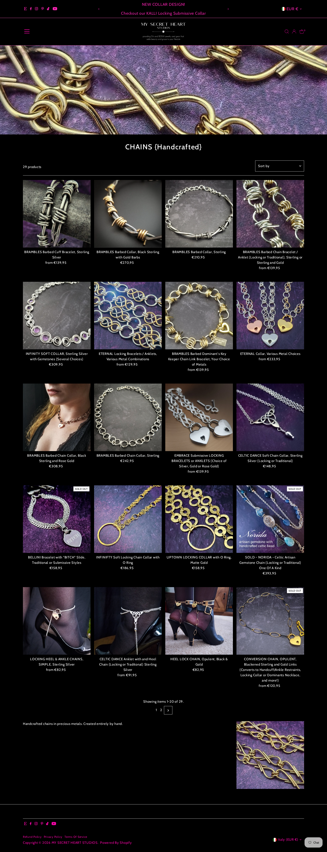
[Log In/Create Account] (294, 32)
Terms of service (76, 836)
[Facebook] (31, 9)
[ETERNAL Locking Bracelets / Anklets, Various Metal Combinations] (128, 315)
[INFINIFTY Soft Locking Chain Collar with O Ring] (128, 519)
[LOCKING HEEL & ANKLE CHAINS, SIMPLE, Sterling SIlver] (57, 621)
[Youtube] (55, 9)
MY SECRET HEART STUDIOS (75, 843)
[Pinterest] (42, 9)
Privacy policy (53, 836)
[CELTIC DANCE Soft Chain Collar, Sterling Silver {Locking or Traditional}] (270, 417)
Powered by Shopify (116, 843)
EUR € (293, 8)
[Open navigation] (27, 31)
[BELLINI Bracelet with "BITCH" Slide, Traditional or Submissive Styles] (57, 519)
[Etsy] (25, 9)
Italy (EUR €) (288, 840)
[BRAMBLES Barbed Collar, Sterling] (199, 214)
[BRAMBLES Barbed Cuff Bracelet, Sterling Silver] (57, 214)
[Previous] (99, 9)
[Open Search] (287, 32)
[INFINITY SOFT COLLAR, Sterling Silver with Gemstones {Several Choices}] (57, 315)
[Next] (228, 9)
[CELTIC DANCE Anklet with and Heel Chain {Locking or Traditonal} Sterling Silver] (128, 621)
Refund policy (32, 836)
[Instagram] (36, 9)
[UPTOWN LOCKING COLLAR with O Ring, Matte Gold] (199, 519)
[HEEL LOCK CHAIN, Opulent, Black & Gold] (199, 621)
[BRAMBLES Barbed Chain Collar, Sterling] (128, 417)
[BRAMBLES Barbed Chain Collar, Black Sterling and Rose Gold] (57, 417)
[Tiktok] (48, 9)
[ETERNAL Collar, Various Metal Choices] (270, 315)
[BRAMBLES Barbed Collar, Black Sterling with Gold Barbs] (128, 214)
